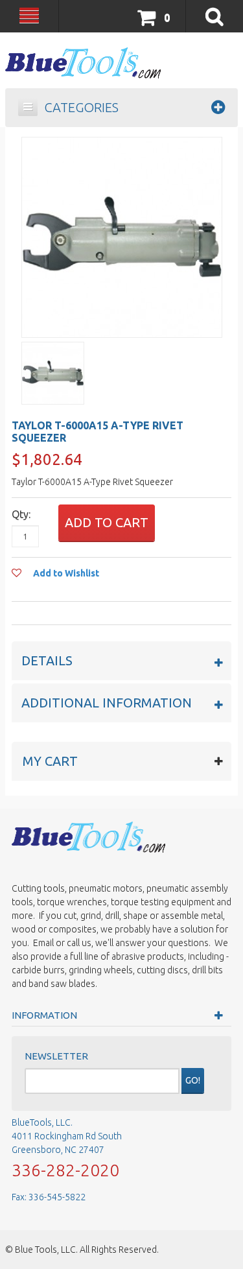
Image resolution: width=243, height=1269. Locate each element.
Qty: (21, 514)
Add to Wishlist (65, 573)
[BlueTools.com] (83, 62)
